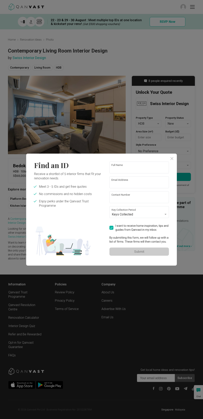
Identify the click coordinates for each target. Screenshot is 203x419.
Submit (139, 252)
